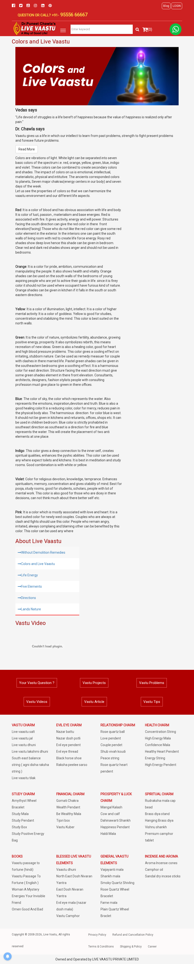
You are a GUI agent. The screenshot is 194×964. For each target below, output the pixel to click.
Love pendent (111, 738)
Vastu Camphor (68, 916)
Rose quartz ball (113, 732)
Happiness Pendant (115, 827)
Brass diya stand (157, 814)
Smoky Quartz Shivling (117, 883)
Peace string (110, 758)
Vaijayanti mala (112, 869)
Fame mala (109, 903)
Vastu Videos (36, 702)
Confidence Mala (157, 745)
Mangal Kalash (111, 807)
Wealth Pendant (68, 807)
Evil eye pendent (68, 745)
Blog (166, 6)
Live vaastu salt (23, 732)
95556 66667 (73, 14)
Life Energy (29, 575)
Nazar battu (65, 732)
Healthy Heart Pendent (162, 751)
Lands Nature (31, 609)
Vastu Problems (151, 683)
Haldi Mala (108, 834)
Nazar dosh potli (68, 738)
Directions (28, 598)
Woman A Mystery (25, 889)
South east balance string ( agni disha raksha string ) (30, 764)
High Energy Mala (158, 738)
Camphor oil (154, 869)
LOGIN (177, 6)
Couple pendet (111, 745)
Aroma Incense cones (161, 863)
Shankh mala (110, 876)
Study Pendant (23, 820)
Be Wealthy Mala (68, 814)
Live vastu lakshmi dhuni (30, 751)
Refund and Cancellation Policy (132, 934)
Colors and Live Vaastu (38, 564)
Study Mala (20, 814)
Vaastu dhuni (66, 869)
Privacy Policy (97, 934)
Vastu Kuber (65, 827)
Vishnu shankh (156, 827)
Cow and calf (110, 814)
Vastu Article (94, 702)
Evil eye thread (67, 751)
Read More (26, 149)
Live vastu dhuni (24, 745)
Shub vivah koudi (113, 751)
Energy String (155, 758)
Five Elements (31, 586)
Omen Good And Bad (27, 909)
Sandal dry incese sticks (163, 876)
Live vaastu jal (22, 738)
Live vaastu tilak (23, 778)
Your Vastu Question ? (36, 683)
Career (152, 946)
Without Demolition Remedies (43, 552)
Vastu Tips (151, 702)
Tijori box (63, 820)
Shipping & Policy (131, 946)
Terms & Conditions (101, 946)
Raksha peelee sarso (71, 765)
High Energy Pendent (160, 765)
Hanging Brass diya (159, 820)
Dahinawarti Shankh (116, 820)
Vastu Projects (94, 683)
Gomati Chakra (67, 801)
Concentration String (160, 732)
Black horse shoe (69, 758)
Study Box (19, 827)
